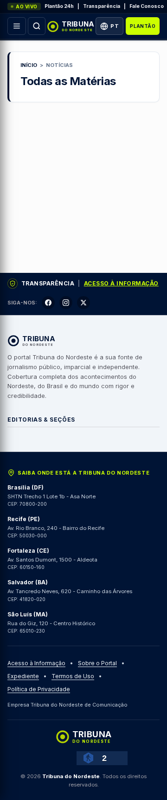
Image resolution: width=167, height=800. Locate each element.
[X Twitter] (83, 302)
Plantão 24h (59, 6)
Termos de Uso (72, 676)
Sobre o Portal (97, 663)
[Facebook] (48, 302)
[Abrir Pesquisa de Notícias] (36, 26)
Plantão (142, 26)
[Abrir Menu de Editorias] (16, 26)
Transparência (101, 6)
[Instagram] (65, 302)
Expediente (23, 676)
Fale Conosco (146, 6)
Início (28, 65)
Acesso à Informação (121, 283)
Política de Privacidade (38, 689)
